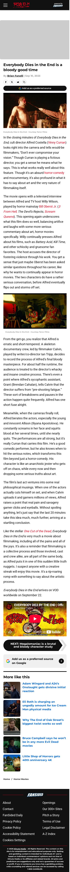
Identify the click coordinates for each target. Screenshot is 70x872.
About (7, 802)
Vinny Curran (56, 142)
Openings (48, 802)
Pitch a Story (50, 815)
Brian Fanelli (15, 75)
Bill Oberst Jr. (48, 206)
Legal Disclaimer (53, 827)
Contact (8, 809)
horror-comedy (54, 173)
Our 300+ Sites (52, 809)
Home (6, 779)
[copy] (24, 82)
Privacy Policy (12, 821)
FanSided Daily (13, 815)
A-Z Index (48, 834)
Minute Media (20, 849)
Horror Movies (21, 779)
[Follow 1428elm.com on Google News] (61, 661)
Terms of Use (51, 821)
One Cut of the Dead (37, 531)
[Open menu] (5, 5)
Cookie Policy (12, 827)
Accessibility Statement (19, 834)
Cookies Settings (14, 840)
